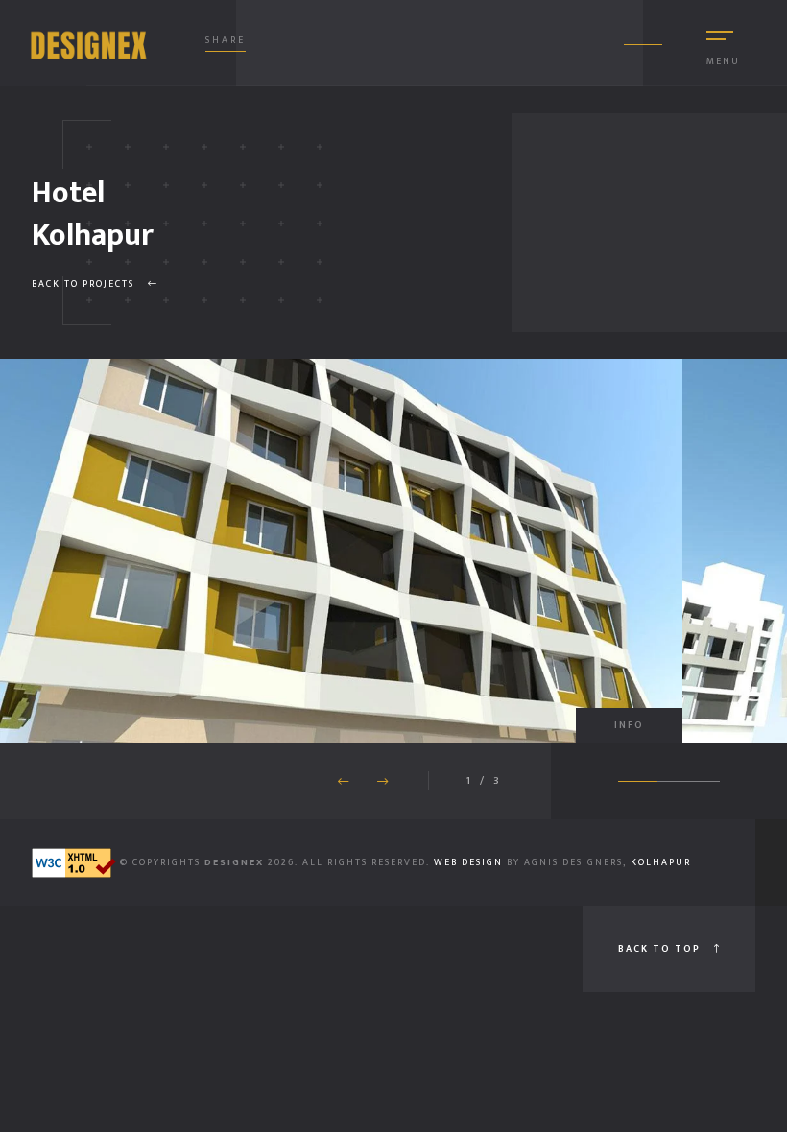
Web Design (470, 862)
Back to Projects (85, 284)
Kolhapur (661, 862)
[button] (382, 781)
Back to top (661, 948)
